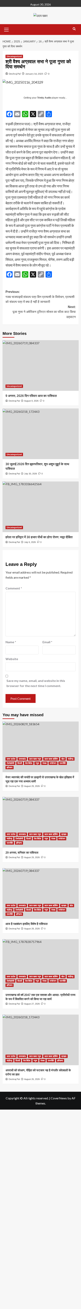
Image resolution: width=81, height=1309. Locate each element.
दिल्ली (19, 763)
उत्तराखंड (22, 759)
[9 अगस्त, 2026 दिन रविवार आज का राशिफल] (41, 365)
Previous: (40, 296)
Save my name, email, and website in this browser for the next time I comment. (35, 683)
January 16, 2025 (34, 73)
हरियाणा (9, 767)
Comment (14, 588)
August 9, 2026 (31, 401)
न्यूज (37, 763)
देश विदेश (28, 763)
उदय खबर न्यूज (35, 759)
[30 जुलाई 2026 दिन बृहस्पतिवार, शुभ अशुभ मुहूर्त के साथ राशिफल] (41, 433)
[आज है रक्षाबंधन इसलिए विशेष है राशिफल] (41, 893)
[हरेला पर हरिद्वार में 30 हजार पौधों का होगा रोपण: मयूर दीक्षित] (41, 506)
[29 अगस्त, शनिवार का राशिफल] (41, 822)
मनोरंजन (53, 763)
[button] (6, 29)
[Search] (74, 29)
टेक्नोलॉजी (10, 763)
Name (11, 642)
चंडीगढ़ (70, 759)
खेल (62, 759)
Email (47, 642)
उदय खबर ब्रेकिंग (51, 759)
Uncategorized (14, 56)
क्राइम (63, 834)
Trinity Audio (44, 97)
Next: (44, 312)
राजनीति (63, 763)
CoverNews (59, 1098)
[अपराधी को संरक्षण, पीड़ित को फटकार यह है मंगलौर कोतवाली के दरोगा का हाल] (41, 1040)
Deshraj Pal (15, 73)
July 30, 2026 (30, 473)
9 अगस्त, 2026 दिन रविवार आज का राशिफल (31, 395)
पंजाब (44, 763)
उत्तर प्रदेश (11, 759)
